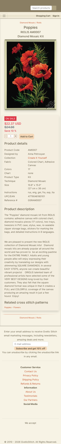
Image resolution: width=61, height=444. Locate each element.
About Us (31, 391)
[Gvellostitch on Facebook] (20, 414)
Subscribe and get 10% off (30, 348)
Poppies (8, 307)
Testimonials (30, 395)
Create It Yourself (37, 157)
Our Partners (30, 399)
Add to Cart (26, 136)
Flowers (17, 307)
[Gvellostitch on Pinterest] (30, 414)
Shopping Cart (43, 16)
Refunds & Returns (30, 383)
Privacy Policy (30, 375)
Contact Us (30, 371)
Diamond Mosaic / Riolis (30, 22)
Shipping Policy (30, 379)
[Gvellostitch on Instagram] (40, 414)
